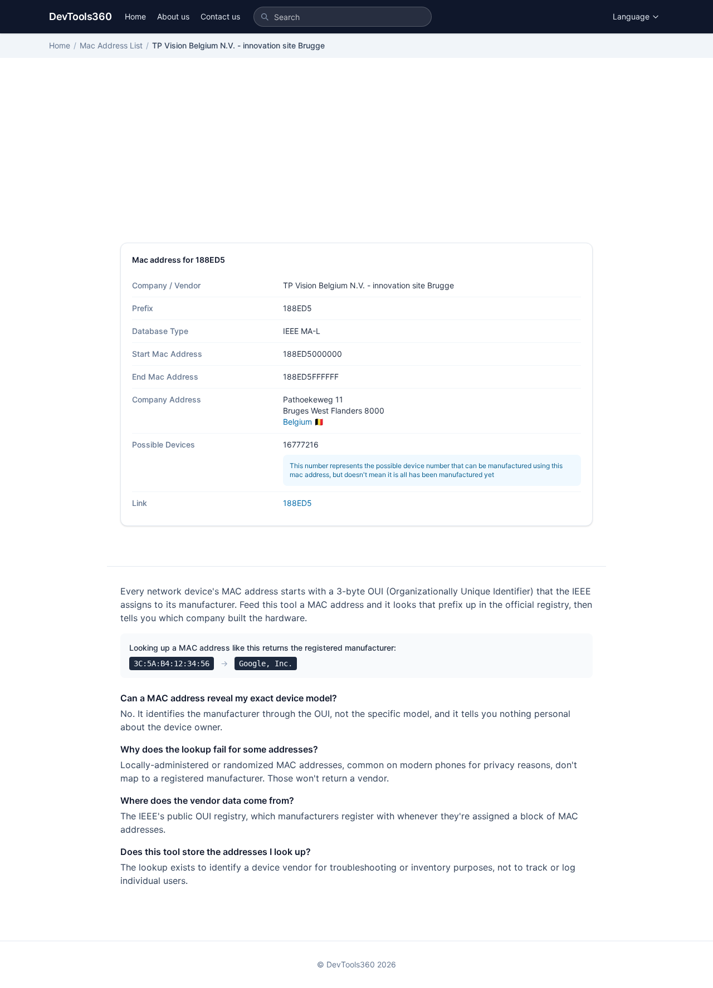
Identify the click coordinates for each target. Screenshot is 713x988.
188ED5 (297, 503)
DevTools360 (80, 16)
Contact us (220, 16)
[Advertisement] (356, 159)
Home (135, 16)
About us (173, 16)
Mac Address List (111, 45)
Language (631, 16)
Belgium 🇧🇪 (303, 421)
